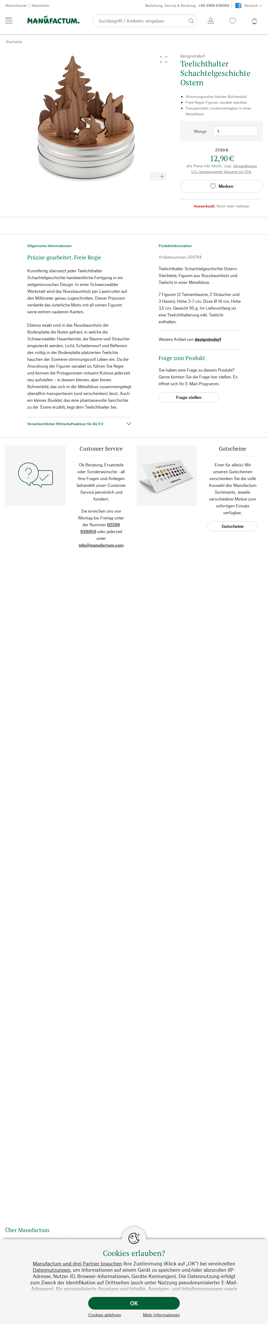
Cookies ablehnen (104, 1314)
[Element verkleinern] (153, 176)
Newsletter (40, 5)
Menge (200, 131)
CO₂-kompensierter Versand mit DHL (221, 171)
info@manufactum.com (101, 545)
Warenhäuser (16, 5)
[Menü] (9, 20)
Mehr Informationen (161, 1314)
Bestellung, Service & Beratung (187, 5)
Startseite (14, 41)
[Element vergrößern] (162, 176)
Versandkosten (245, 166)
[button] (163, 59)
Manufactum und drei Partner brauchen (77, 1263)
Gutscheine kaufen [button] (233, 527)
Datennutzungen (51, 1270)
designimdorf (208, 339)
